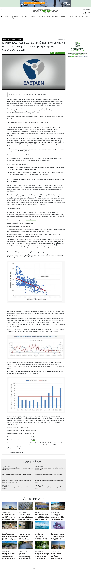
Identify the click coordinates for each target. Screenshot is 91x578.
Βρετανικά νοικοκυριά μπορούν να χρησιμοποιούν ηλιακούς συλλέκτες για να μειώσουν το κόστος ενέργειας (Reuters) (25, 556)
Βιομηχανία (55, 16)
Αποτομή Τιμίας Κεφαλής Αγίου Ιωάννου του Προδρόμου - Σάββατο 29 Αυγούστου (49, 481)
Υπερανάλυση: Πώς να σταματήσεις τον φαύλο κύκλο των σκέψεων (48, 474)
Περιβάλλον (24, 16)
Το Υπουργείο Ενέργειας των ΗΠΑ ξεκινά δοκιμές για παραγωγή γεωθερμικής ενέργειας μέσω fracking (57, 517)
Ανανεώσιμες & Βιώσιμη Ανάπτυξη (12, 39)
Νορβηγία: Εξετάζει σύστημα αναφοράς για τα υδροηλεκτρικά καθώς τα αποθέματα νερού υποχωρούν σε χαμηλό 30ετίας (9, 556)
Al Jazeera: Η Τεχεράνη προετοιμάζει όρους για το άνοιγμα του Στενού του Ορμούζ (50, 487)
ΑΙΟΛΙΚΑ (56, 53)
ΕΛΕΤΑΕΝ (52, 53)
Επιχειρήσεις (70, 16)
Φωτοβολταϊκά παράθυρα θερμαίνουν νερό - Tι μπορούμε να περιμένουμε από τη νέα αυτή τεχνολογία (58, 556)
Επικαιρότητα (41, 16)
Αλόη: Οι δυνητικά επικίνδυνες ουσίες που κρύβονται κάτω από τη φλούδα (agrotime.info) (17, 468)
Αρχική (2, 16)
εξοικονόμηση (62, 53)
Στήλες (86, 16)
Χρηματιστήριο (79, 16)
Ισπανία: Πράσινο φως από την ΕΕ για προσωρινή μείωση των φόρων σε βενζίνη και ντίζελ (49, 468)
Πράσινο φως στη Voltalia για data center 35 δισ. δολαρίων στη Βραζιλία (24, 536)
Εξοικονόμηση (32, 16)
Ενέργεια (7, 16)
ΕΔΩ (26, 427)
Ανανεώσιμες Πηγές (15, 17)
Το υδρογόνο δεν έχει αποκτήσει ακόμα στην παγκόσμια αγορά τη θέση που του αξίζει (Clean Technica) (42, 556)
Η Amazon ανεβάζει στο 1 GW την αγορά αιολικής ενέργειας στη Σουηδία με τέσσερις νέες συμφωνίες (8, 517)
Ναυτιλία (62, 16)
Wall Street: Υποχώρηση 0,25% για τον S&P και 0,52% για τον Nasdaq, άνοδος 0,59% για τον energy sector (16, 481)
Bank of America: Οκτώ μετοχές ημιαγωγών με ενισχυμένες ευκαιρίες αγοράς (16, 475)
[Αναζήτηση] (88, 13)
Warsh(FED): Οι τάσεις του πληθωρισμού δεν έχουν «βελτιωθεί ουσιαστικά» (15, 487)
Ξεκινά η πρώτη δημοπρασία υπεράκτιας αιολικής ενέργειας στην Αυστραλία (41, 536)
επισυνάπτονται (31, 220)
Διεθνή (48, 16)
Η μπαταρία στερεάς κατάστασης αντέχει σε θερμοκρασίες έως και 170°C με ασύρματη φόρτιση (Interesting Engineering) (58, 536)
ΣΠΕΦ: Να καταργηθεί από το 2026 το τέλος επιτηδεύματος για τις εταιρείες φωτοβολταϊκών (42, 517)
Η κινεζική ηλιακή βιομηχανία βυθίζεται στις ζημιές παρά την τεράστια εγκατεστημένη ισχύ (25, 517)
